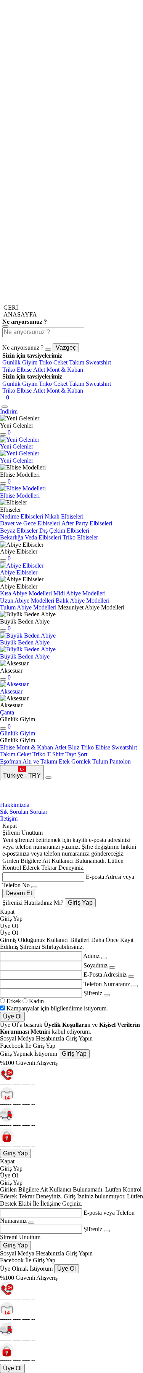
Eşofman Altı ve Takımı (28, 761)
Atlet (39, 369)
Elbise (7, 747)
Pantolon (120, 761)
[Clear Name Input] (34, 887)
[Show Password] (107, 995)
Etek (64, 761)
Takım (76, 362)
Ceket (60, 362)
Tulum (100, 761)
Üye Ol (12, 1016)
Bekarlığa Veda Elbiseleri (30, 537)
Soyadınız (96, 965)
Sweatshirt (98, 362)
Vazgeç (66, 347)
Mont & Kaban (65, 369)
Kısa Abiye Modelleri (26, 593)
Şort (82, 754)
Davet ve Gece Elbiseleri (30, 523)
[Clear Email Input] (131, 976)
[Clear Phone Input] (135, 986)
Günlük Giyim (19, 362)
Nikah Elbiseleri (64, 516)
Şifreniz (93, 993)
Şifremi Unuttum (20, 1237)
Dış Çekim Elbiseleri (64, 530)
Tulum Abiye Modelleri (28, 607)
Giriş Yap (80, 902)
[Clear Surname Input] (112, 967)
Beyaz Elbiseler (19, 530)
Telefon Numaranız (107, 984)
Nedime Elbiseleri (21, 516)
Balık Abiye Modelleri (82, 600)
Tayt (70, 754)
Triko (45, 362)
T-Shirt (55, 754)
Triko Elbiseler (80, 537)
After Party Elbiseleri (86, 523)
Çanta (7, 712)
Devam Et (18, 893)
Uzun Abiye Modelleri (27, 600)
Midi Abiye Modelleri (79, 593)
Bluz (73, 747)
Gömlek (81, 761)
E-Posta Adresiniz (105, 974)
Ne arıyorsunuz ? (22, 347)
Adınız (91, 956)
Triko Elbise (17, 369)
